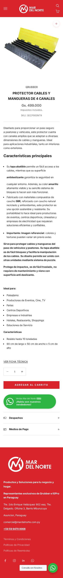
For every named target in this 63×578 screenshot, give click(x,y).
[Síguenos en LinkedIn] (23, 560)
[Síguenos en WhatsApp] (32, 560)
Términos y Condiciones (17, 539)
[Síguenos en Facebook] (5, 560)
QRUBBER (32, 87)
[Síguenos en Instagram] (14, 560)
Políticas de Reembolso (17, 550)
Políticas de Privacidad (17, 544)
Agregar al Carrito (31, 384)
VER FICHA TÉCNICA (16, 361)
